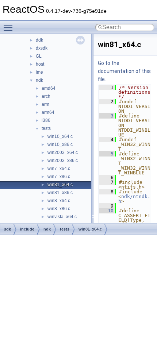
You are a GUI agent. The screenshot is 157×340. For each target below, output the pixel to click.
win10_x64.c (60, 136)
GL (39, 56)
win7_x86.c (58, 176)
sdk (7, 229)
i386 (46, 120)
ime (39, 72)
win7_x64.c (58, 168)
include (27, 229)
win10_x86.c (60, 144)
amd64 (48, 88)
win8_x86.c (58, 208)
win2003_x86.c (62, 160)
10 (106, 210)
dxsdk (41, 48)
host (40, 64)
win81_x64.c (60, 184)
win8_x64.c (58, 200)
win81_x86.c (60, 192)
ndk (39, 80)
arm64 (48, 112)
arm (45, 104)
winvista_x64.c (62, 216)
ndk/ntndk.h (134, 199)
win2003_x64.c (62, 152)
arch (46, 96)
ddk (39, 40)
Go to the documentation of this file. (124, 71)
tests (46, 128)
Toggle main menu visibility (9, 27)
